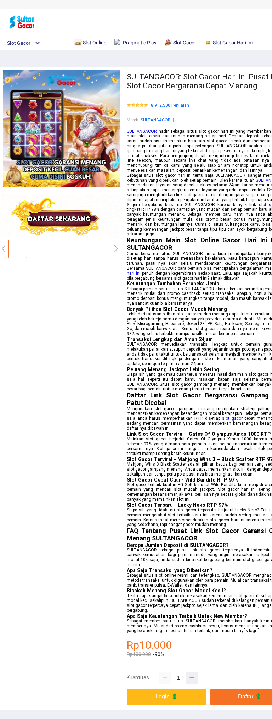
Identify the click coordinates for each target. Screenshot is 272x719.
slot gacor (232, 418)
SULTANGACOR (156, 119)
